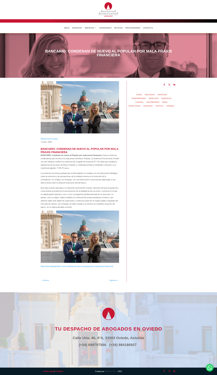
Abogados (150, 95)
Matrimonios (153, 102)
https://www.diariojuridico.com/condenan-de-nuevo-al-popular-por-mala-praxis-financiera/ (77, 266)
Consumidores (138, 98)
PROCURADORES (132, 28)
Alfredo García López (49, 139)
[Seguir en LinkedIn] (174, 85)
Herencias (166, 98)
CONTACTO (148, 28)
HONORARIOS (105, 28)
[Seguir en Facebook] (164, 85)
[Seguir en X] (169, 85)
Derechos (153, 98)
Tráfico (159, 106)
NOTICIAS (118, 28)
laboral (139, 102)
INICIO (66, 28)
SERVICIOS (89, 28)
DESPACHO (77, 28)
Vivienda (170, 106)
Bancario (162, 95)
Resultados (134, 106)
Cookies (59, 371)
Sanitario (148, 106)
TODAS (139, 95)
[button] (209, 367)
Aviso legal (48, 371)
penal (165, 102)
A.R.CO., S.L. (110, 371)
